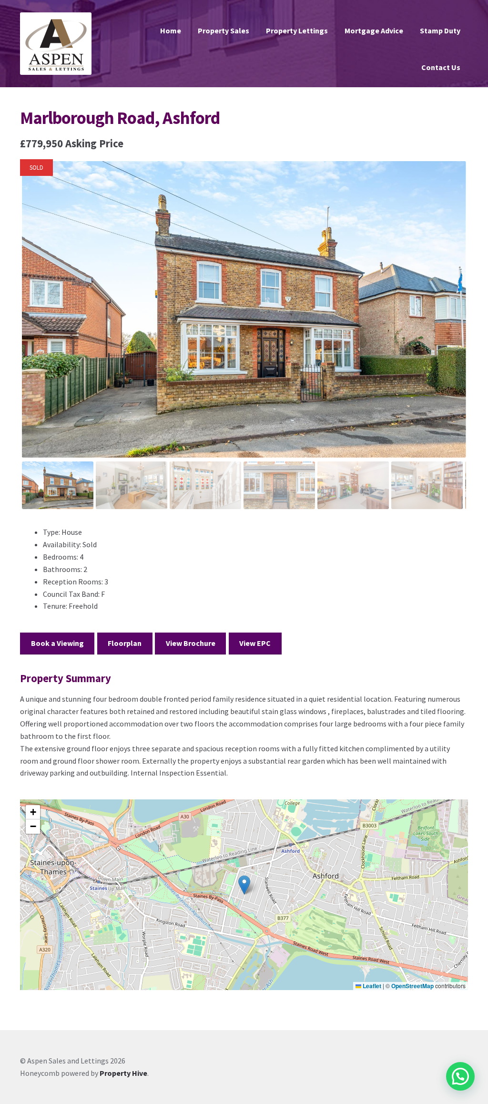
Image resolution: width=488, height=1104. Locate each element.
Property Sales (223, 30)
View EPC (255, 643)
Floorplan (125, 643)
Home (170, 30)
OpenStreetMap (412, 985)
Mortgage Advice (374, 30)
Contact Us (440, 67)
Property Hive (123, 1073)
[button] (244, 885)
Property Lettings (297, 30)
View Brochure (190, 643)
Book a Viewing (57, 643)
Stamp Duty (440, 30)
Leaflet (371, 985)
